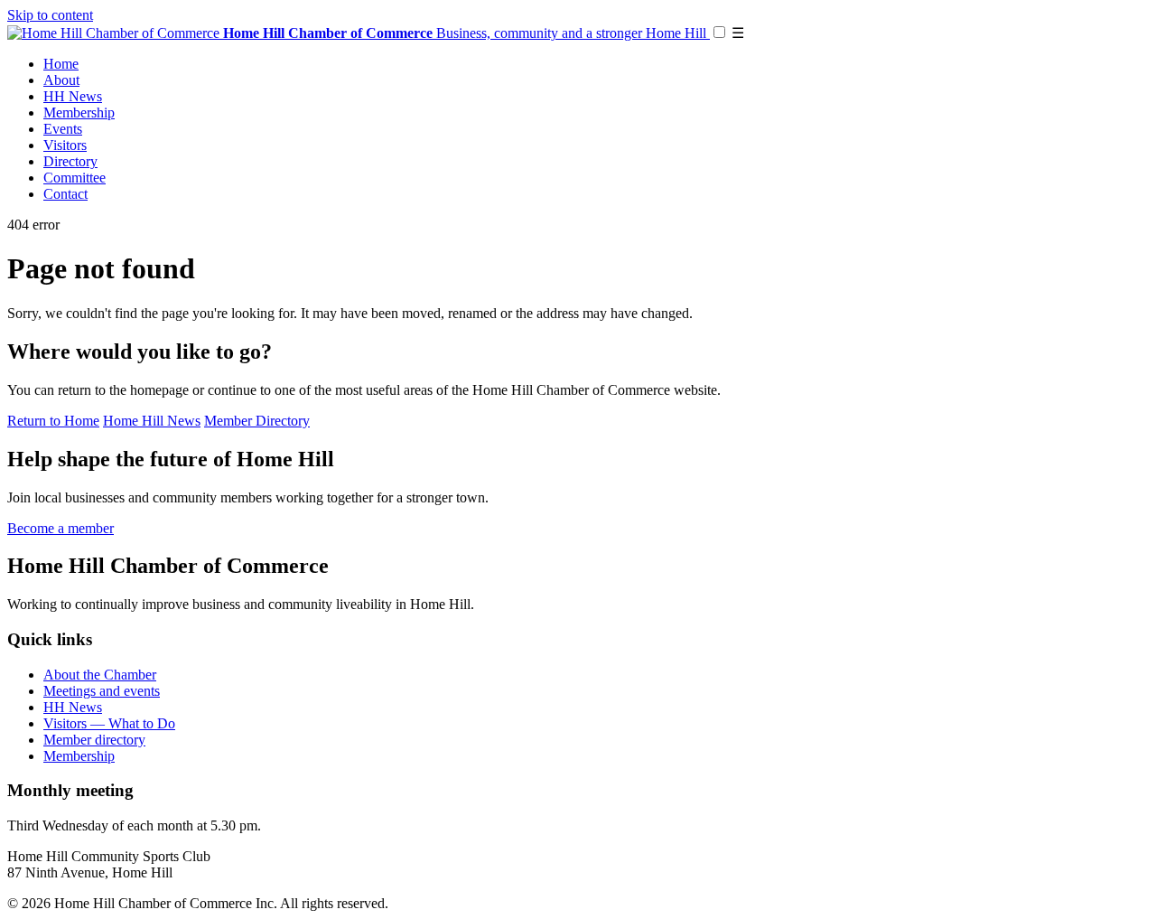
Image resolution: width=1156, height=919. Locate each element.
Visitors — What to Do (109, 723)
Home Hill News (151, 420)
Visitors (65, 145)
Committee (74, 177)
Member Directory (257, 420)
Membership (79, 112)
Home (61, 63)
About (61, 80)
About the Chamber (99, 674)
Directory (70, 161)
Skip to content (50, 15)
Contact (65, 194)
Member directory (94, 739)
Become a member (60, 528)
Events (62, 128)
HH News (72, 96)
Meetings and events (101, 691)
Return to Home (53, 420)
